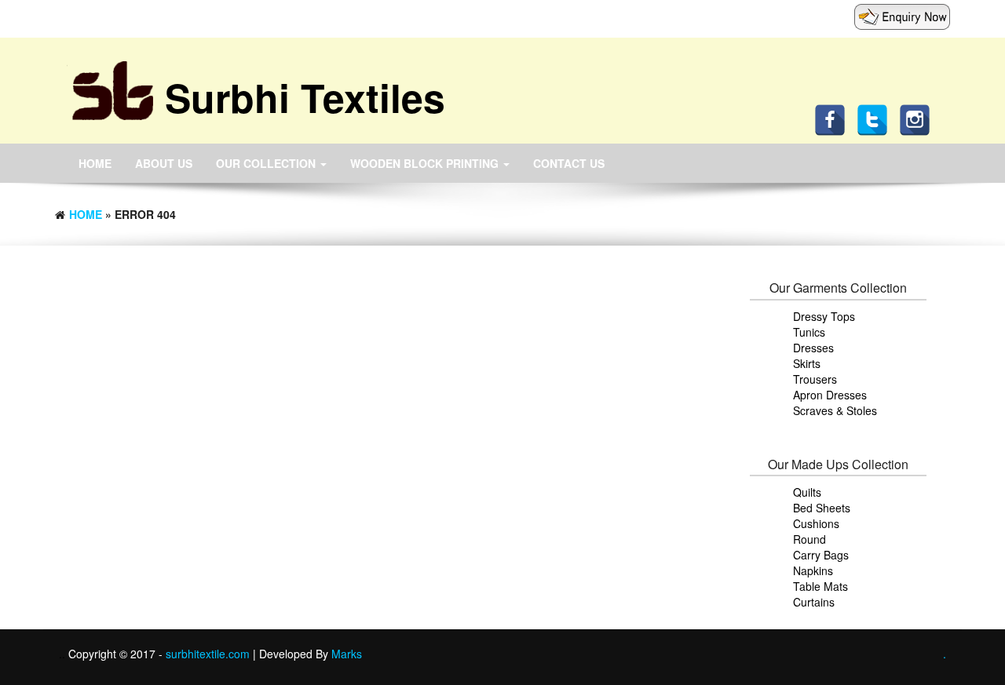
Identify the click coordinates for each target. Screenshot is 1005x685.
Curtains (814, 602)
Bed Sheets (821, 508)
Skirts (806, 363)
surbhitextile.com (209, 653)
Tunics (809, 332)
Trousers (815, 379)
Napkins (813, 570)
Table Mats (820, 586)
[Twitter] (876, 118)
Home (95, 163)
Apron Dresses (830, 395)
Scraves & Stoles (835, 410)
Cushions (816, 523)
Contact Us (569, 163)
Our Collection (267, 163)
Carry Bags (821, 555)
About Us (163, 163)
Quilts (807, 492)
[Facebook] (833, 118)
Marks (346, 653)
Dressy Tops (824, 316)
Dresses (813, 347)
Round (809, 539)
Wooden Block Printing (426, 163)
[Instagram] (918, 118)
